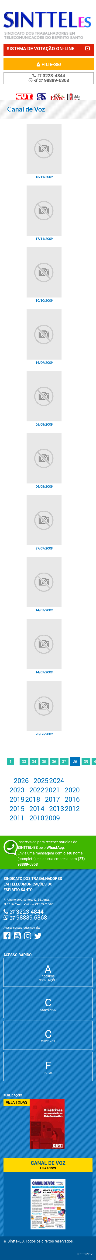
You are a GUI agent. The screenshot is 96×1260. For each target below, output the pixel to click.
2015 (17, 808)
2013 (56, 808)
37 (64, 761)
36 (54, 761)
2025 (41, 780)
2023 (17, 789)
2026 (21, 780)
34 (34, 761)
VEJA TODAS (16, 1102)
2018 (32, 799)
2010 (36, 817)
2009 (52, 817)
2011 (17, 817)
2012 (72, 808)
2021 (52, 789)
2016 (72, 799)
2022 (36, 789)
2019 (17, 799)
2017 (52, 799)
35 (44, 761)
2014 (36, 808)
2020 (72, 789)
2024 (56, 780)
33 (24, 761)
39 (86, 761)
